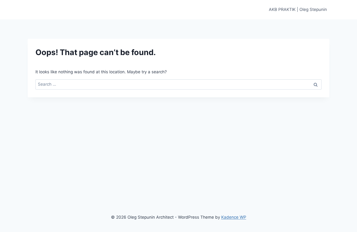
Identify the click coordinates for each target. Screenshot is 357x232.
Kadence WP (233, 217)
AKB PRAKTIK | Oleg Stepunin (298, 9)
